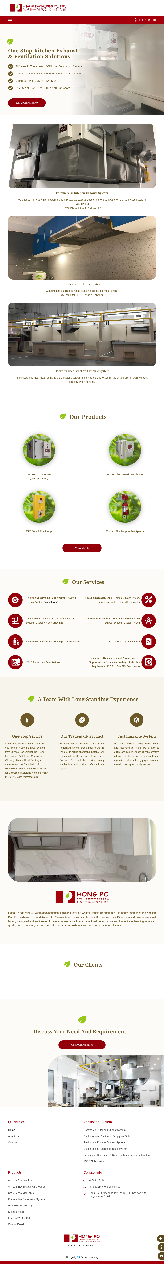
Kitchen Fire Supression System (26, 1199)
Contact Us (14, 1142)
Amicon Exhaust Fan (20, 1180)
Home (11, 1130)
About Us (13, 1136)
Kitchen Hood (16, 1211)
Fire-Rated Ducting (19, 1218)
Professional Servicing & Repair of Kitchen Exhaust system (116, 1155)
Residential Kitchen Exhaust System (104, 1142)
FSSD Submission (94, 1161)
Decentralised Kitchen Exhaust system (105, 1148)
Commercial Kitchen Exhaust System (104, 1130)
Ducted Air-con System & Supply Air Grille (107, 1136)
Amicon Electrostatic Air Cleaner (26, 1186)
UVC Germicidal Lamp (21, 1193)
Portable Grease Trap (20, 1205)
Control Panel (16, 1224)
